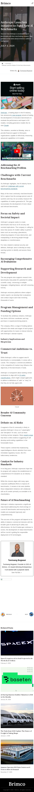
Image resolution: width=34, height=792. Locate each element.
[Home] (2, 63)
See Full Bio (16, 572)
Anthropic (4, 113)
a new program (16, 115)
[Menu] (32, 3)
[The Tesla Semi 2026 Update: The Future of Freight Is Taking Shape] (17, 715)
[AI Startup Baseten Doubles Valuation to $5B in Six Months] (17, 679)
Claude (6, 125)
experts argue (28, 435)
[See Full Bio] (21, 572)
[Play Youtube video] (17, 151)
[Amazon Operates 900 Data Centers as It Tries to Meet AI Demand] (17, 752)
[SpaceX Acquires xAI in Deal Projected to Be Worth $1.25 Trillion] (17, 643)
